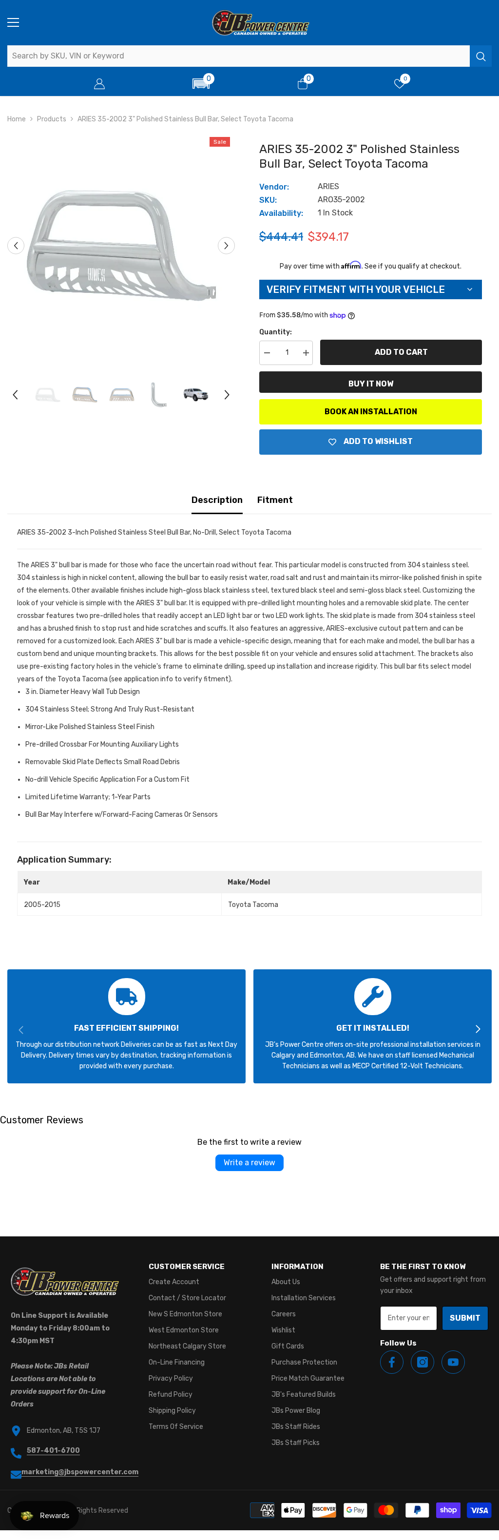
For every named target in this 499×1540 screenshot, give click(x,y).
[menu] (13, 22)
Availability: (281, 213)
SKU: (268, 200)
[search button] (481, 56)
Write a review (249, 1162)
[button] (201, 83)
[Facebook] (391, 1362)
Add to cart (401, 352)
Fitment (275, 500)
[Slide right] (477, 1029)
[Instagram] (422, 1362)
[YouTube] (453, 1362)
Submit (465, 1318)
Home (16, 119)
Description (217, 500)
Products (51, 119)
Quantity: (275, 332)
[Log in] (99, 83)
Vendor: (274, 187)
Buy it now (370, 383)
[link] (126, 1026)
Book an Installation (371, 411)
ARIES (328, 186)
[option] (121, 246)
